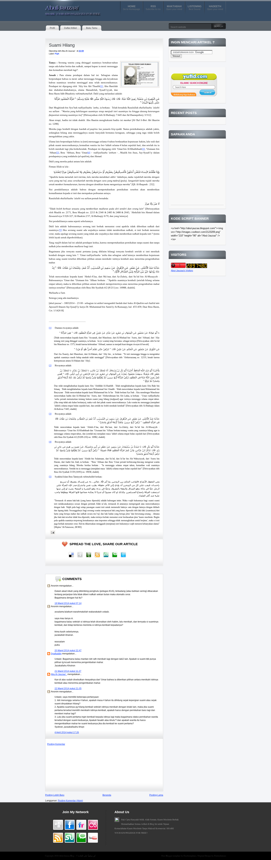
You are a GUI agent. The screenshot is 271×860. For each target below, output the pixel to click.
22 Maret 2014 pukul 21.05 (68, 688)
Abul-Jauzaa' (69, 9)
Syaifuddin (56, 653)
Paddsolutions (220, 855)
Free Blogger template (171, 855)
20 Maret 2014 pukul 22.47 (68, 650)
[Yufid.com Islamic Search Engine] (194, 95)
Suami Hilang (62, 45)
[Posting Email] (52, 532)
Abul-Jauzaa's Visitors (182, 270)
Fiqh (57, 54)
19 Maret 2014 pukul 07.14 (68, 603)
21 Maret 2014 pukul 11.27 (68, 671)
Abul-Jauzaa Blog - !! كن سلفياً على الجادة (77, 855)
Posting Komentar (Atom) (70, 800)
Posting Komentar (56, 744)
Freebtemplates (190, 855)
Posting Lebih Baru (54, 795)
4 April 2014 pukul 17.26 (67, 732)
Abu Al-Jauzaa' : (59, 674)
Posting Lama (156, 795)
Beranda (107, 795)
